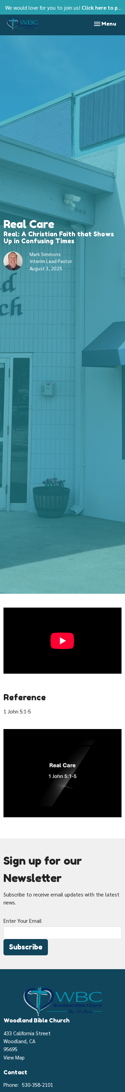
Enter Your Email (22, 920)
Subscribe (25, 947)
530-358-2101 (37, 1084)
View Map (14, 1057)
